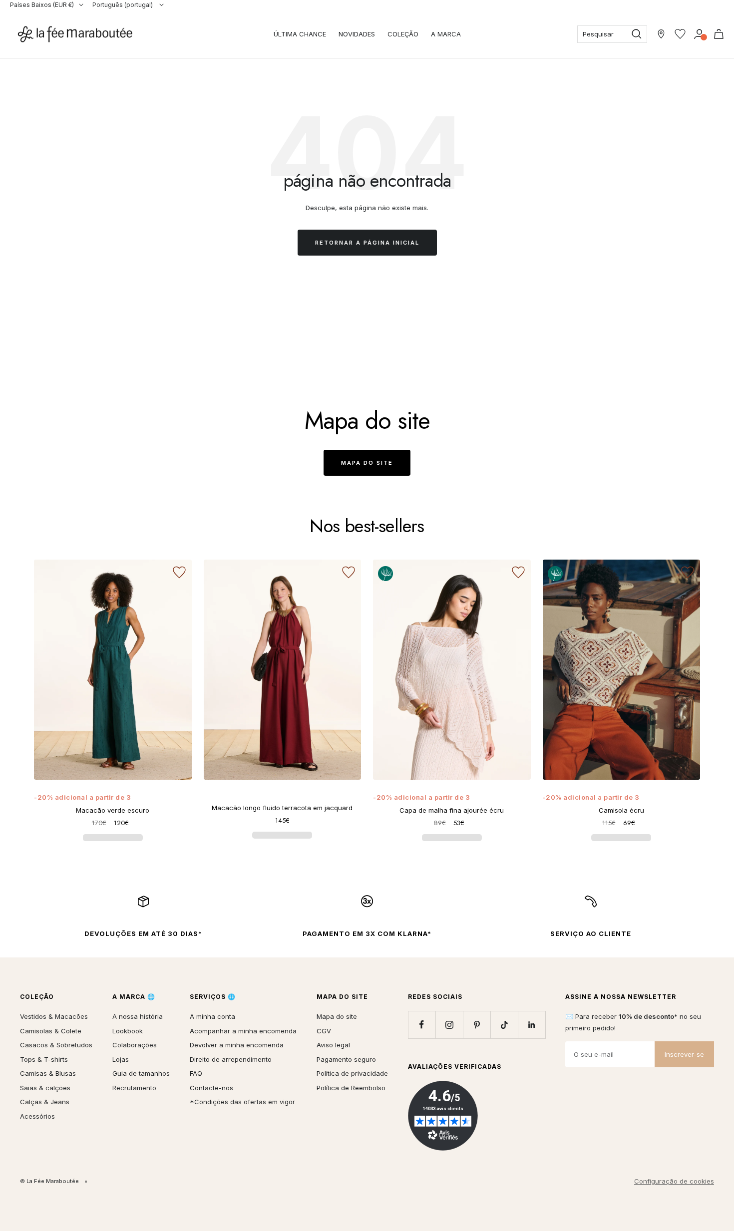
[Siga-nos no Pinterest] (476, 1024)
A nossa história (137, 1016)
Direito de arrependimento (231, 1059)
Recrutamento (134, 1088)
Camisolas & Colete (50, 1031)
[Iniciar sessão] (699, 34)
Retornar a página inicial (367, 242)
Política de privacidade (352, 1073)
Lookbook (127, 1031)
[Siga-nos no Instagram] (449, 1024)
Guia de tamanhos (141, 1073)
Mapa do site (367, 462)
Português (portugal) (123, 4)
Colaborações (134, 1045)
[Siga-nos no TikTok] (504, 1024)
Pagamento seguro (346, 1059)
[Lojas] (661, 34)
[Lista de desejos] (680, 34)
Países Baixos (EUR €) (42, 4)
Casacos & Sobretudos (56, 1045)
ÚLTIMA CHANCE (300, 34)
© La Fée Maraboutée (49, 1181)
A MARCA (446, 34)
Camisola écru (621, 810)
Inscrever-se (684, 1054)
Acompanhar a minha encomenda (243, 1031)
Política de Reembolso (351, 1088)
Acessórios (37, 1116)
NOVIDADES (357, 34)
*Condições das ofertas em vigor (242, 1102)
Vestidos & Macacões (54, 1016)
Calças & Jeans (44, 1102)
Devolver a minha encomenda (237, 1045)
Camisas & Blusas (48, 1073)
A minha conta (212, 1016)
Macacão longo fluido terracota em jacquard (282, 808)
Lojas (120, 1059)
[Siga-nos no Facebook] (421, 1024)
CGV (324, 1031)
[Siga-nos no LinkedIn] (531, 1024)
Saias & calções (45, 1088)
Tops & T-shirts (44, 1059)
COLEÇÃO (402, 34)
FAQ (196, 1073)
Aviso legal (333, 1045)
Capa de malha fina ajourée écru (451, 810)
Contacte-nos (211, 1088)
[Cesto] (719, 34)
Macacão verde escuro (112, 810)
